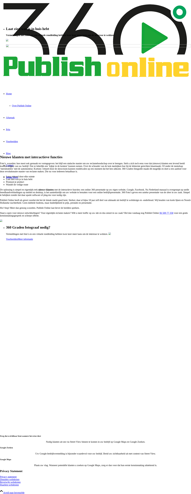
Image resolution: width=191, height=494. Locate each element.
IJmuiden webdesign (9, 479)
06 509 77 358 (166, 213)
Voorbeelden (12, 239)
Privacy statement (8, 476)
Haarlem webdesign (9, 485)
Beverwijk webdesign (10, 482)
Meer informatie (25, 239)
